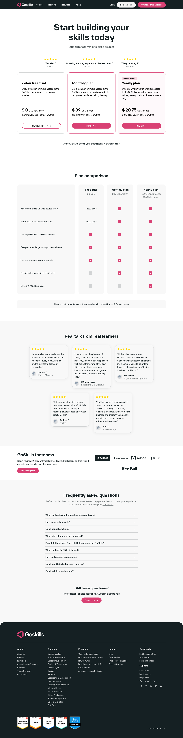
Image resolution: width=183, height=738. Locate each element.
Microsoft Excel (54, 688)
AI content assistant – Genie (90, 671)
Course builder (84, 667)
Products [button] (52, 5)
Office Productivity (56, 695)
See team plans (28, 471)
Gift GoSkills (22, 674)
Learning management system (91, 657)
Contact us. (108, 504)
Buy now (90, 126)
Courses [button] (40, 5)
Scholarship (144, 657)
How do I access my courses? (61, 557)
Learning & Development (58, 685)
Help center (144, 677)
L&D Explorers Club (147, 654)
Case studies (114, 657)
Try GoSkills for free (41, 126)
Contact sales (122, 304)
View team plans (112, 143)
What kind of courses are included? (64, 536)
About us (21, 654)
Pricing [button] (78, 5)
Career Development (57, 661)
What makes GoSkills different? (62, 550)
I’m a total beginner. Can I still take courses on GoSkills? (74, 543)
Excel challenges (146, 661)
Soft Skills (52, 705)
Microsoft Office (55, 691)
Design (51, 671)
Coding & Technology (57, 664)
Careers (20, 657)
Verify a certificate (147, 681)
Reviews (21, 667)
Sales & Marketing (55, 702)
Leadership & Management (59, 678)
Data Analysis (53, 667)
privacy (28, 671)
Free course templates (118, 661)
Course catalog (54, 654)
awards (35, 664)
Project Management (57, 698)
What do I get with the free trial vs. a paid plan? (70, 515)
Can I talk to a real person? (59, 571)
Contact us (90, 600)
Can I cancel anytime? (57, 529)
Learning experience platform (91, 664)
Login (112, 5)
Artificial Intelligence (56, 657)
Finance (51, 674)
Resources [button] (65, 5)
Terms (20, 671)
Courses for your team (88, 654)
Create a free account (151, 5)
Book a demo (126, 5)
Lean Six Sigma (54, 681)
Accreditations (23, 664)
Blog (111, 654)
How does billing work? (57, 522)
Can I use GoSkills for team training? (64, 564)
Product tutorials (116, 664)
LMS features (84, 661)
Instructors (21, 661)
